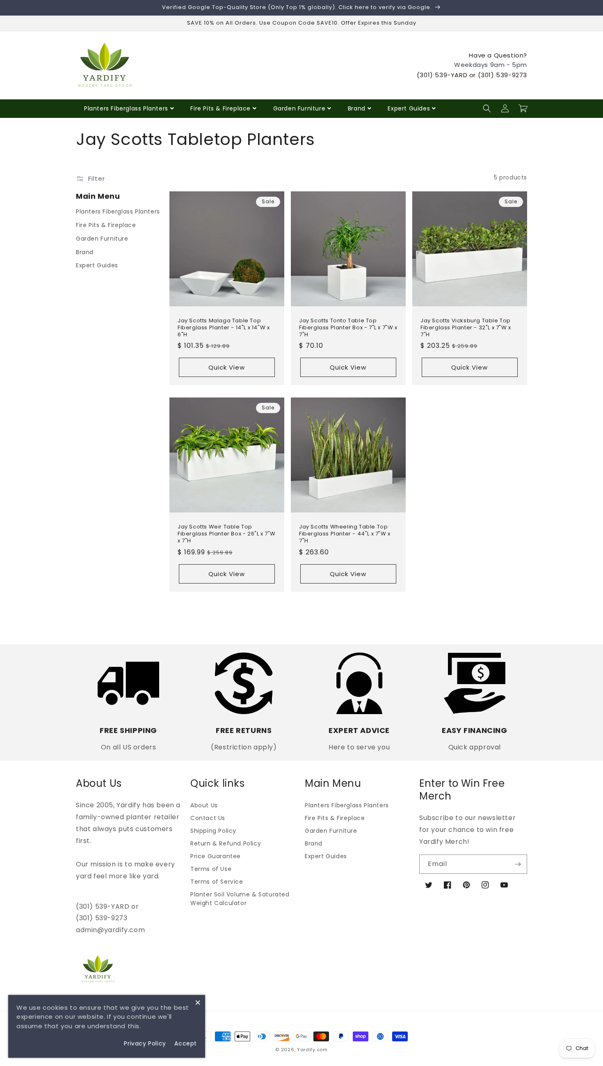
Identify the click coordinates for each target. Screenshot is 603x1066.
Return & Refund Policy (225, 843)
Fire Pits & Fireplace (220, 108)
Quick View (226, 367)
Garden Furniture (299, 108)
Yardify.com (312, 1049)
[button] (487, 108)
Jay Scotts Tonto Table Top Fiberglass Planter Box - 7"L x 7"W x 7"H (348, 327)
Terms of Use (210, 869)
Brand (356, 108)
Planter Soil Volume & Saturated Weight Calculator (240, 898)
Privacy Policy (145, 1043)
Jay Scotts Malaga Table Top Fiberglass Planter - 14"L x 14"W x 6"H (224, 327)
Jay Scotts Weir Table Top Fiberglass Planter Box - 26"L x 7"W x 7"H (227, 534)
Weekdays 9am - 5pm (490, 64)
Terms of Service (216, 882)
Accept (185, 1043)
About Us (204, 805)
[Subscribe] (518, 864)
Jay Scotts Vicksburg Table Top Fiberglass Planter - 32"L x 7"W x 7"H (465, 327)
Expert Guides (409, 108)
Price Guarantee (215, 856)
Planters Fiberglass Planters (126, 108)
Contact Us (207, 818)
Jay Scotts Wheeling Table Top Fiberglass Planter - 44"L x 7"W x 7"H (345, 534)
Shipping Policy (213, 831)
